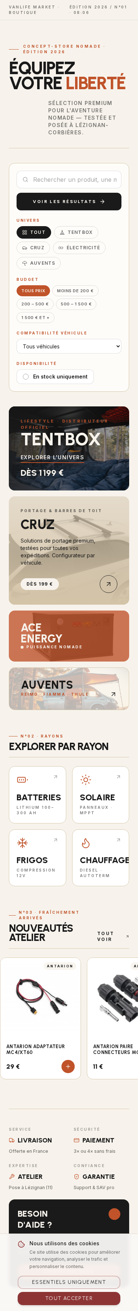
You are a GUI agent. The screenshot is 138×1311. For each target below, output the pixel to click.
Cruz (37, 247)
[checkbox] (26, 377)
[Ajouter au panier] (68, 1066)
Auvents (42, 263)
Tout (38, 232)
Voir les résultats (64, 201)
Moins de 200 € (75, 290)
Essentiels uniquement (69, 1282)
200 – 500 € (35, 304)
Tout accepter (69, 1298)
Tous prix (33, 290)
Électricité (83, 247)
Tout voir (105, 936)
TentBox (80, 232)
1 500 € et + (35, 317)
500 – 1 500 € (76, 304)
